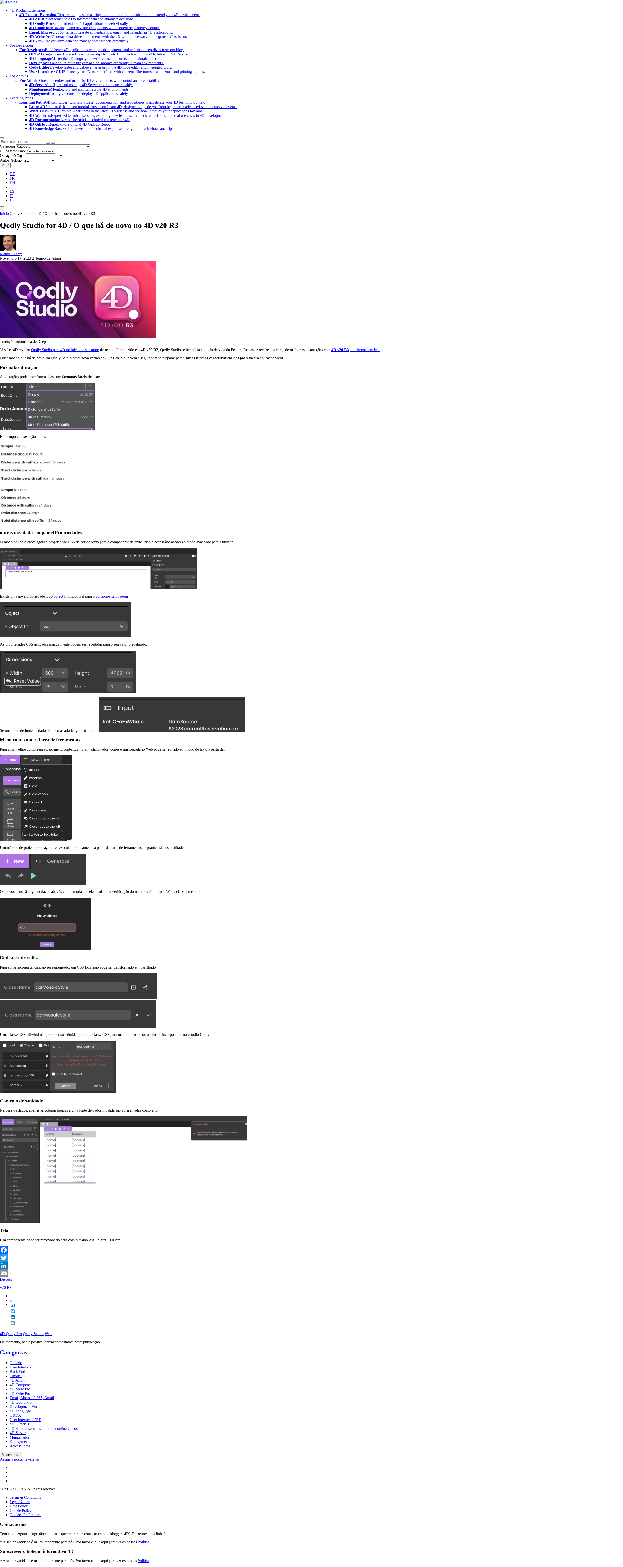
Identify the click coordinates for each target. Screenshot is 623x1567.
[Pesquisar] (53, 143)
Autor (4, 160)
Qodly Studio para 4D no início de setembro (65, 350)
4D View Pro (20, 1389)
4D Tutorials (19, 1424)
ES (12, 191)
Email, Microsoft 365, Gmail (32, 1398)
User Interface (20, 1367)
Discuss (6, 1279)
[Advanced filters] (48, 143)
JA (12, 200)
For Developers (22, 45)
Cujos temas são (12, 151)
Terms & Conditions (25, 1497)
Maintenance (19, 1437)
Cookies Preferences (25, 1515)
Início (4, 213)
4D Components (22, 1385)
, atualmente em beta (355, 350)
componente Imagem (112, 596)
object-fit (60, 596)
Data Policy (19, 1506)
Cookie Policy (21, 1510)
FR (12, 178)
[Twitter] (311, 1258)
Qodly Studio (33, 1334)
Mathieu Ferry (11, 254)
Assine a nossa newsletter (19, 1459)
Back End (17, 1371)
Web (48, 1334)
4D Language (20, 1411)
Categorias (13, 1352)
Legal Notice (20, 1502)
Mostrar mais (11, 1455)
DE (12, 174)
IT (11, 196)
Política (143, 1542)
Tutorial (16, 1376)
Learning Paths (21, 98)
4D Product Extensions (27, 10)
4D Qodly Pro (11, 1334)
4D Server (18, 1433)
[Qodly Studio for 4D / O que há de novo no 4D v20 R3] (78, 337)
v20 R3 (5, 1288)
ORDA (15, 1415)
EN (12, 183)
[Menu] (2, 208)
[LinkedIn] (311, 1265)
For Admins (19, 76)
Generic (16, 1363)
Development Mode (25, 1406)
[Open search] (2, 138)
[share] (11, 1327)
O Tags (5, 156)
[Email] (311, 1273)
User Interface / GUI (25, 1420)
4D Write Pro (20, 1393)
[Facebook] (311, 1250)
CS (12, 187)
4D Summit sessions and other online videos (44, 1428)
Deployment (19, 1442)
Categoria (7, 146)
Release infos (20, 1446)
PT (5, 165)
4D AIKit (17, 1380)
